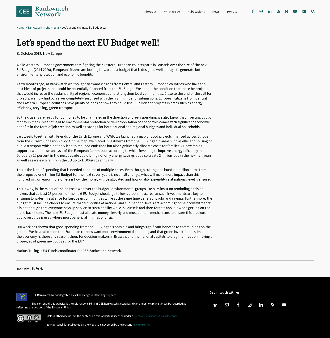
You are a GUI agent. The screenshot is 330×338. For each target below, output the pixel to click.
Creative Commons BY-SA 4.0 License (156, 316)
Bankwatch (45, 11)
